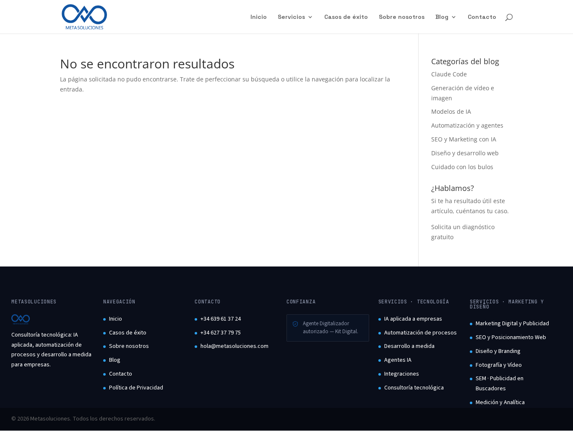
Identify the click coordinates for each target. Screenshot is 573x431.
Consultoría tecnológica (414, 388)
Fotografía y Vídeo (499, 365)
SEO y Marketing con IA (463, 139)
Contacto (482, 17)
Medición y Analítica (500, 402)
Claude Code (449, 74)
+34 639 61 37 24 (221, 319)
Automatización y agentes (467, 125)
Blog (441, 17)
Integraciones (401, 374)
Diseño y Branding (498, 351)
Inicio (258, 17)
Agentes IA (398, 360)
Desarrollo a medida (409, 346)
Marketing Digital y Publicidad (512, 323)
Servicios (291, 17)
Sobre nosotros (402, 17)
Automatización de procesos (420, 333)
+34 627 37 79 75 (221, 333)
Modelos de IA (451, 111)
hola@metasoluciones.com (234, 346)
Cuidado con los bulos (462, 167)
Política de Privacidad (136, 388)
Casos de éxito (346, 17)
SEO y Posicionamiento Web (511, 337)
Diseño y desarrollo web (465, 153)
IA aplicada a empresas (413, 319)
